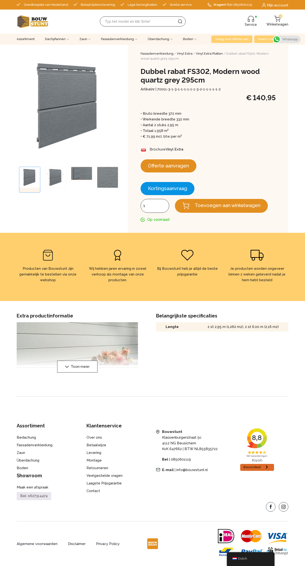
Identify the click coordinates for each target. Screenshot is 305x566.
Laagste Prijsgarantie (104, 483)
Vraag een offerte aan (232, 39)
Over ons (94, 437)
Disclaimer (77, 544)
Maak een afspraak (32, 487)
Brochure (158, 149)
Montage (94, 460)
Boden (188, 39)
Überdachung (158, 39)
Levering (93, 453)
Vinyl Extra (185, 53)
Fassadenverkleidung (117, 39)
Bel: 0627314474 (34, 496)
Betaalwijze (96, 445)
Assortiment (26, 39)
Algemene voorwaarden (37, 544)
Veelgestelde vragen (104, 475)
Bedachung (26, 437)
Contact (93, 491)
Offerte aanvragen (168, 166)
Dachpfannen (55, 39)
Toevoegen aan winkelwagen (227, 205)
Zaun (83, 39)
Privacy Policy (108, 544)
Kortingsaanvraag (167, 188)
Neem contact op (271, 39)
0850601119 (181, 459)
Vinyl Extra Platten (209, 53)
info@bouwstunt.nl (192, 470)
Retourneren (97, 468)
